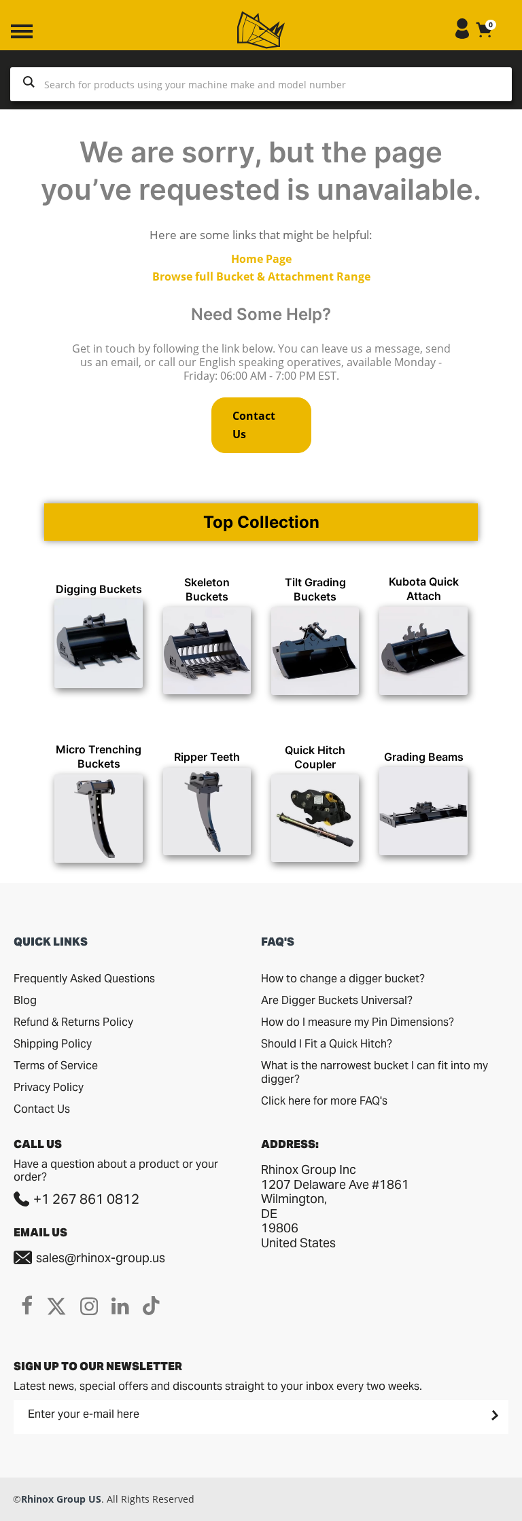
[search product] (29, 84)
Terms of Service (56, 1065)
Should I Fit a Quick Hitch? (326, 1044)
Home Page (261, 258)
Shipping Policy (53, 1044)
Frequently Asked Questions (84, 978)
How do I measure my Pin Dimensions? (357, 1022)
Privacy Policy (49, 1087)
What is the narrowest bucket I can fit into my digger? (374, 1072)
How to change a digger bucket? (343, 978)
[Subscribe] (493, 1415)
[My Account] (462, 35)
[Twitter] (56, 1305)
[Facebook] (27, 1305)
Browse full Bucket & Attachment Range (261, 276)
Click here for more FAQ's (324, 1101)
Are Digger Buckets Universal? (337, 1000)
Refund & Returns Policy (73, 1022)
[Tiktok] (151, 1305)
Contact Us (253, 425)
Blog (25, 1000)
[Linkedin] (120, 1305)
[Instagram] (89, 1305)
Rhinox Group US (61, 1498)
